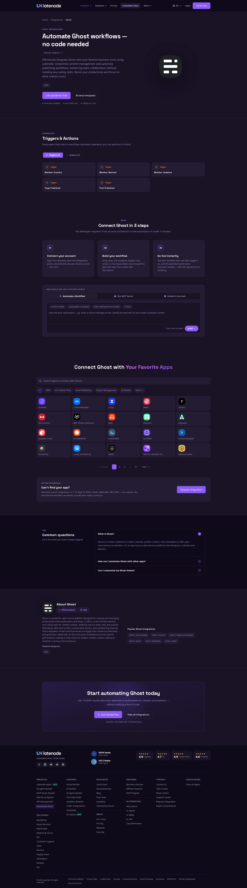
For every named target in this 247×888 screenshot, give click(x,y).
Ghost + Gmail (135, 641)
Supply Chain (43, 854)
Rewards (100, 827)
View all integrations (138, 714)
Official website (68, 610)
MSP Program (132, 793)
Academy (100, 801)
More (146, 5)
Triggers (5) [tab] (54, 155)
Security (100, 832)
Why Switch (131, 806)
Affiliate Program (134, 788)
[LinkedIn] (45, 764)
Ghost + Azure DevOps (138, 635)
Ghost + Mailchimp (153, 641)
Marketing (41, 820)
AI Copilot (73, 814)
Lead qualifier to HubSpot (79, 306)
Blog (98, 793)
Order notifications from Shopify (106, 306)
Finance (40, 850)
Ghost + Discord (158, 635)
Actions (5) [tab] (74, 155)
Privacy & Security (130, 879)
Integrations (57, 19)
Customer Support (45, 841)
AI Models (126, 390)
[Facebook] (63, 764)
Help (85, 610)
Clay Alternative (133, 823)
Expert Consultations (166, 806)
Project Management (106, 390)
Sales (39, 845)
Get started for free (56, 95)
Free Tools (101, 797)
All (39, 390)
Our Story (101, 819)
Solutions (99, 5)
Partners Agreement (187, 879)
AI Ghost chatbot (57, 306)
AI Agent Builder (44, 788)
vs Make (130, 815)
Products (84, 5)
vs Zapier (130, 810)
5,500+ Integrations (75, 806)
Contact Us (161, 784)
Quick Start (101, 784)
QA (38, 867)
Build (190, 328)
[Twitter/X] (39, 764)
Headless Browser (75, 801)
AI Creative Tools (63, 390)
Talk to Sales (162, 788)
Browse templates (85, 95)
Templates (71, 810)
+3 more (127, 306)
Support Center (163, 797)
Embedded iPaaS (130, 5)
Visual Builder (73, 784)
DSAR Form (171, 879)
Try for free (201, 5)
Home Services (44, 824)
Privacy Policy (92, 879)
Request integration (191, 489)
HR (38, 837)
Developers (42, 858)
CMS (46, 85)
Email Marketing (83, 390)
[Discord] (57, 764)
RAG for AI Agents (45, 797)
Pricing (113, 5)
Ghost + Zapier (171, 641)
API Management (45, 801)
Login (187, 5)
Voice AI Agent (193, 784)
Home (45, 19)
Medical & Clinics (45, 833)
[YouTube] (51, 764)
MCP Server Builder (46, 793)
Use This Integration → (69, 169)
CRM (48, 390)
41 (136, 466)
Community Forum (105, 806)
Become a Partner (134, 784)
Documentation (103, 788)
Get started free (109, 714)
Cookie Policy (105, 879)
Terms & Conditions (76, 879)
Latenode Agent (47, 784)
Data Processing (146, 879)
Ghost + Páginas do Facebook (181, 635)
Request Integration (166, 801)
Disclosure (160, 879)
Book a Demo (162, 793)
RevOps (40, 863)
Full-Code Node (73, 797)
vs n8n (129, 819)
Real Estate (42, 828)
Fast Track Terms (75, 883)
